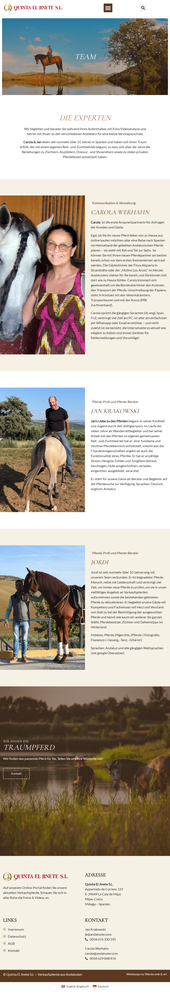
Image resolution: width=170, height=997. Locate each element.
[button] (108, 8)
